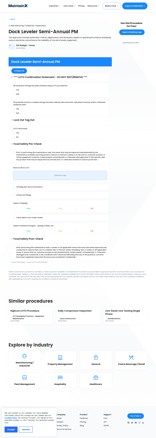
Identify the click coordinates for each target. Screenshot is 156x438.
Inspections (40, 26)
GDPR (106, 425)
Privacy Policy (62, 425)
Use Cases (68, 6)
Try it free (134, 416)
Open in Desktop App (132, 32)
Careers (59, 422)
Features (84, 418)
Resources (92, 6)
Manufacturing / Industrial (22, 26)
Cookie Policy (11, 417)
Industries (53, 6)
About (59, 418)
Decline (26, 429)
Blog (82, 425)
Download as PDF (131, 42)
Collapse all (19, 71)
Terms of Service (63, 429)
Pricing (81, 6)
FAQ (105, 418)
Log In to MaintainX (134, 6)
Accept (11, 429)
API (105, 422)
